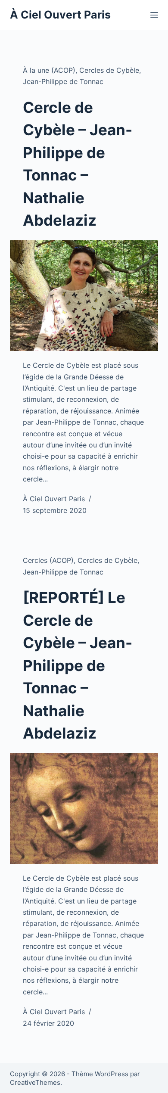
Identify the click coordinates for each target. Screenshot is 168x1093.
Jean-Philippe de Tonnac (63, 81)
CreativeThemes (35, 1082)
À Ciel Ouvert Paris (60, 14)
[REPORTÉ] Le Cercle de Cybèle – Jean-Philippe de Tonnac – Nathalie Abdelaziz (77, 665)
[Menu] (154, 15)
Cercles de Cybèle (109, 70)
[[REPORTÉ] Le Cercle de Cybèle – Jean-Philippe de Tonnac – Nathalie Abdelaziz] (84, 808)
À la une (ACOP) (49, 70)
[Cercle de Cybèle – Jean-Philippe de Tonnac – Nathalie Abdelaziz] (84, 295)
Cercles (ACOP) (48, 560)
